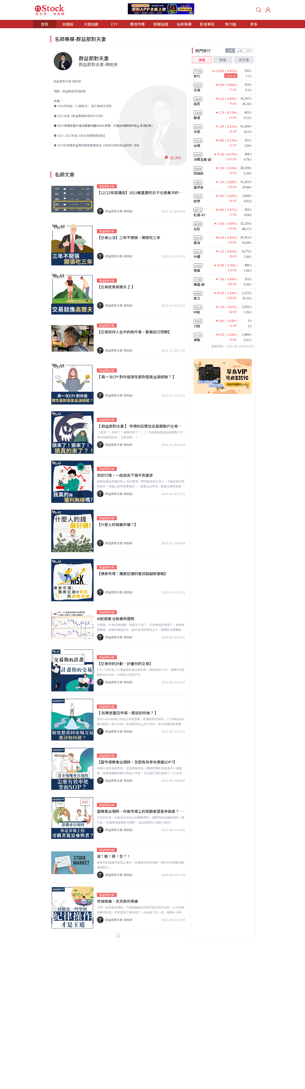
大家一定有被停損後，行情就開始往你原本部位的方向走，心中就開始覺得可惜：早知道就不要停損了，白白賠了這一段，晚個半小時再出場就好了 (140, 910)
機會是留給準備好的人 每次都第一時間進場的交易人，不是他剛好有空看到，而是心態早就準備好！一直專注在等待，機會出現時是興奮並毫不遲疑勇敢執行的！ (141, 484)
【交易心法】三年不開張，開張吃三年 (128, 237)
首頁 (44, 24)
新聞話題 (160, 24)
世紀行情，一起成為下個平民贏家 (125, 475)
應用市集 (137, 24)
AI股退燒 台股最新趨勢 (115, 618)
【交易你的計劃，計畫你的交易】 (125, 663)
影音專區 (207, 24)
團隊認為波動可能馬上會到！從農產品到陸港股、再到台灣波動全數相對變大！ (140, 864)
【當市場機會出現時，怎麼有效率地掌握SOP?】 (137, 762)
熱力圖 (230, 24)
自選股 (67, 24)
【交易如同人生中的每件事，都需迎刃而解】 (134, 331)
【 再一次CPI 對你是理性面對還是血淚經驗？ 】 (136, 376)
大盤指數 (91, 24)
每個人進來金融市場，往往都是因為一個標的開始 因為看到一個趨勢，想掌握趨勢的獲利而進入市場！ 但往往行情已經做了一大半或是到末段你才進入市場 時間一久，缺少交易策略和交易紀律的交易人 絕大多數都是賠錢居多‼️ (141, 771)
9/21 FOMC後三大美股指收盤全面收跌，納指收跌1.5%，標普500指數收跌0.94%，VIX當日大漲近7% (140, 672)
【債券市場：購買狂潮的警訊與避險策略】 (132, 573)
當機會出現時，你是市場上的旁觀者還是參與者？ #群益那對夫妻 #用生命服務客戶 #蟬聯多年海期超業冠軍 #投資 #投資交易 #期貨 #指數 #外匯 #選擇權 (141, 811)
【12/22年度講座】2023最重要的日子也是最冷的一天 (141, 192)
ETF (114, 24)
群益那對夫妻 (106, 186)
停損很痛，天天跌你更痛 (117, 901)
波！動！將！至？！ (114, 856)
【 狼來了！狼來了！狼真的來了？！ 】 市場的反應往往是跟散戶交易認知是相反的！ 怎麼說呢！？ (140, 434)
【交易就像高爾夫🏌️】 (116, 286)
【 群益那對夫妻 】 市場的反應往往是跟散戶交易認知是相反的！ (141, 426)
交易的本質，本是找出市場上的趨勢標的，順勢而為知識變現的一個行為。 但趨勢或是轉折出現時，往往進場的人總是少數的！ (140, 819)
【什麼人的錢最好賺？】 (117, 524)
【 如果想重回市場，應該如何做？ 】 (127, 712)
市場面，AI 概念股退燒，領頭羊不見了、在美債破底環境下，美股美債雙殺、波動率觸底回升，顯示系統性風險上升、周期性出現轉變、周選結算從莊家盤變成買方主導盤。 (140, 627)
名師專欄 (184, 24)
